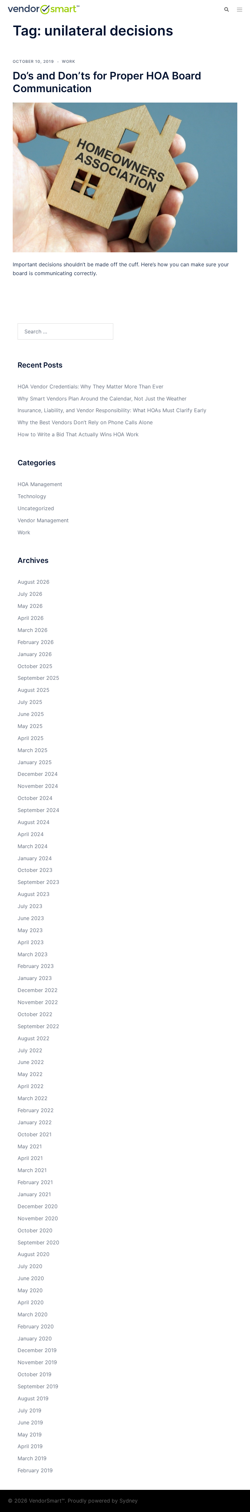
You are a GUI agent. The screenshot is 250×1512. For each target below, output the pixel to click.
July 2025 (30, 702)
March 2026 (33, 630)
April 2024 (31, 834)
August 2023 (33, 894)
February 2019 (35, 1470)
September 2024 (38, 810)
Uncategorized (36, 508)
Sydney (128, 1500)
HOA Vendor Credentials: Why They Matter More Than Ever (90, 386)
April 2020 (31, 1302)
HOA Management (40, 484)
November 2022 (38, 1002)
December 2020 (38, 1206)
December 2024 (38, 774)
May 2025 (30, 726)
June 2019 (30, 1422)
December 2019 (37, 1350)
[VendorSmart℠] (43, 9)
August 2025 (33, 690)
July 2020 (30, 1266)
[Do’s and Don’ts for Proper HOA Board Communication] (125, 177)
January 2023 (35, 978)
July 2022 (30, 1050)
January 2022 (35, 1122)
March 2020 (33, 1314)
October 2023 (35, 870)
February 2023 (36, 966)
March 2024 (33, 846)
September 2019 (38, 1386)
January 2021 (34, 1194)
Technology (32, 496)
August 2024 (33, 822)
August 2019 (33, 1398)
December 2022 (38, 990)
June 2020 (31, 1278)
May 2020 (30, 1290)
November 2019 (37, 1362)
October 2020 (35, 1230)
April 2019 (30, 1446)
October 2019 (34, 1374)
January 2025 (35, 762)
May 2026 (30, 606)
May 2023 (30, 930)
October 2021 (34, 1134)
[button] (226, 9)
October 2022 (35, 1014)
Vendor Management (43, 520)
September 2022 (38, 1026)
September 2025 (38, 678)
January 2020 (35, 1338)
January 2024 (35, 858)
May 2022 (30, 1074)
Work (68, 61)
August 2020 (33, 1254)
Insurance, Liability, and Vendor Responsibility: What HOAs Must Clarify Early (112, 410)
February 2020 (36, 1326)
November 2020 (38, 1218)
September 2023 (38, 882)
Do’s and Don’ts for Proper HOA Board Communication (107, 81)
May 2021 (30, 1146)
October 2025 (35, 666)
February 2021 (35, 1182)
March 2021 (32, 1170)
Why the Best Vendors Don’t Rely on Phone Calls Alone (85, 422)
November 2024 (38, 786)
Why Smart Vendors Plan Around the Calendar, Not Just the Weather (102, 398)
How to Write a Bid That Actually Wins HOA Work (78, 434)
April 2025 (31, 738)
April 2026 (31, 618)
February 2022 (36, 1110)
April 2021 (30, 1158)
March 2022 (33, 1098)
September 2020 (38, 1242)
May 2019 (30, 1434)
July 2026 (30, 594)
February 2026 (36, 642)
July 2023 (30, 906)
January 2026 (35, 654)
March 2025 (33, 750)
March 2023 (33, 954)
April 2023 (31, 942)
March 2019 (32, 1458)
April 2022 (31, 1086)
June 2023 (31, 918)
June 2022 (31, 1062)
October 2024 (35, 798)
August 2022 (33, 1038)
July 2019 (29, 1410)
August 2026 (33, 582)
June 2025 (31, 714)
